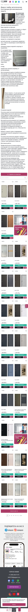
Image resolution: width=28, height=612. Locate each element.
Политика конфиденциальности (14, 607)
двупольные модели (19, 94)
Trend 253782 (3, 230)
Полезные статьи (6, 4)
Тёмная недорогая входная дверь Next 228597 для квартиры (20, 410)
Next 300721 (3, 260)
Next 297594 (17, 290)
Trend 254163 (17, 200)
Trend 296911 (17, 350)
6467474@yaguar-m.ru (14, 577)
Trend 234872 (17, 379)
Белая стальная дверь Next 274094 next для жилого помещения (19, 500)
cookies (9, 599)
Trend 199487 (3, 409)
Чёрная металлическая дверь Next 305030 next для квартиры (21, 470)
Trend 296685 (3, 200)
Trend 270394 (3, 379)
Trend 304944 (17, 260)
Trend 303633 (3, 320)
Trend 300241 (3, 290)
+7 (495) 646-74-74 (14, 575)
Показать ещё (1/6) (14, 511)
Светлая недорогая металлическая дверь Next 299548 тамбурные (7, 440)
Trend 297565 (3, 350)
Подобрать (5, 208)
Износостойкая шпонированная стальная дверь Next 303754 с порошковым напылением (6, 470)
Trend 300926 (17, 320)
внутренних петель (14, 138)
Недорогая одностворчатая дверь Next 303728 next (7, 500)
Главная (2, 4)
